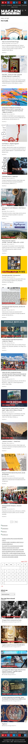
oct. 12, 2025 (10, 211)
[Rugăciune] (14, 713)
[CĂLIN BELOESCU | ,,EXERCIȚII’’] (14, 166)
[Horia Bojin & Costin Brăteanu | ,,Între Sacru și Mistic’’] (14, 197)
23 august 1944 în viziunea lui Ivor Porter (11, 620)
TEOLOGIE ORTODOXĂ (12, 720)
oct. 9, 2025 (10, 244)
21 (18, 577)
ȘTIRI (16, 71)
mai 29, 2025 (10, 509)
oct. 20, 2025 (10, 178)
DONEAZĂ (9, 5)
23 (25, 577)
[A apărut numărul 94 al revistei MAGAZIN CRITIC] (14, 634)
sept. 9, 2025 (10, 310)
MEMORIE (8, 616)
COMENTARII (22, 732)
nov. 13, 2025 (10, 114)
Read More (4, 52)
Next (16, 522)
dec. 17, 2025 (16, 78)
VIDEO (20, 694)
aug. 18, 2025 (10, 379)
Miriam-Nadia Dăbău (6, 43)
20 (14, 577)
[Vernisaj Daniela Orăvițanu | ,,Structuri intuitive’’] (14, 495)
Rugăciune (4, 724)
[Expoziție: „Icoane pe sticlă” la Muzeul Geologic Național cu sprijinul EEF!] (14, 64)
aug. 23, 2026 (16, 621)
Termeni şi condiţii (17, 5)
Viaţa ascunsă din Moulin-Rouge (10, 41)
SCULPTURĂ (12, 204)
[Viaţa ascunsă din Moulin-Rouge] (14, 31)
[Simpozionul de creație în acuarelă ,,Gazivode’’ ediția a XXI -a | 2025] (14, 230)
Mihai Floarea (5, 725)
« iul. (2, 586)
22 (21, 577)
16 (25, 573)
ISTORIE (4, 616)
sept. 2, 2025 (10, 342)
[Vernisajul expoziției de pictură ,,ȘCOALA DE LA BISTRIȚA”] (14, 296)
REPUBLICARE (17, 616)
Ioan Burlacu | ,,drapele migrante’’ (10, 143)
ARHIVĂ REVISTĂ (5, 641)
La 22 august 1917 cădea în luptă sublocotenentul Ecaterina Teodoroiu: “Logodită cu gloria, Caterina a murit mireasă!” (13, 671)
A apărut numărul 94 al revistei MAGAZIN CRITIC (13, 645)
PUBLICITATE (14, 7)
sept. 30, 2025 (10, 277)
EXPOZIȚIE (4, 271)
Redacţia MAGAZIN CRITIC (8, 646)
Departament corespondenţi (8, 621)
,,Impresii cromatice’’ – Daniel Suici (11, 441)
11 (6, 573)
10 (2, 573)
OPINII (12, 616)
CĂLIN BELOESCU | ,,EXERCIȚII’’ (10, 176)
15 (21, 573)
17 (2, 577)
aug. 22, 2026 (17, 646)
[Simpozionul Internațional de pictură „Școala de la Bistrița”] (14, 462)
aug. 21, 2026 (11, 725)
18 (6, 577)
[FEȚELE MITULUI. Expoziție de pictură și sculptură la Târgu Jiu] (14, 329)
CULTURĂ (4, 104)
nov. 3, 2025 (10, 145)
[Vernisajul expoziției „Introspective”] (14, 264)
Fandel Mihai (5, 674)
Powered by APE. (21, 741)
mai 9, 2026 (14, 43)
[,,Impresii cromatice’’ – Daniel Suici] (14, 431)
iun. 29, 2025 (10, 476)
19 (11, 577)
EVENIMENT (9, 104)
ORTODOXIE (9, 694)
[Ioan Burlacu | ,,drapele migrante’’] (14, 133)
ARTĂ (3, 38)
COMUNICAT (4, 469)
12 (11, 573)
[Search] (25, 10)
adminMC (4, 114)
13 (14, 573)
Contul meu (24, 5)
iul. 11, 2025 (10, 443)
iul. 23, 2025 (10, 411)
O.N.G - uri (8, 71)
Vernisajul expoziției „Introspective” (11, 275)
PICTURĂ (7, 38)
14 (18, 573)
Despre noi (3, 5)
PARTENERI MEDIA (9, 502)
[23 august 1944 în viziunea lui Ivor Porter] (14, 609)
